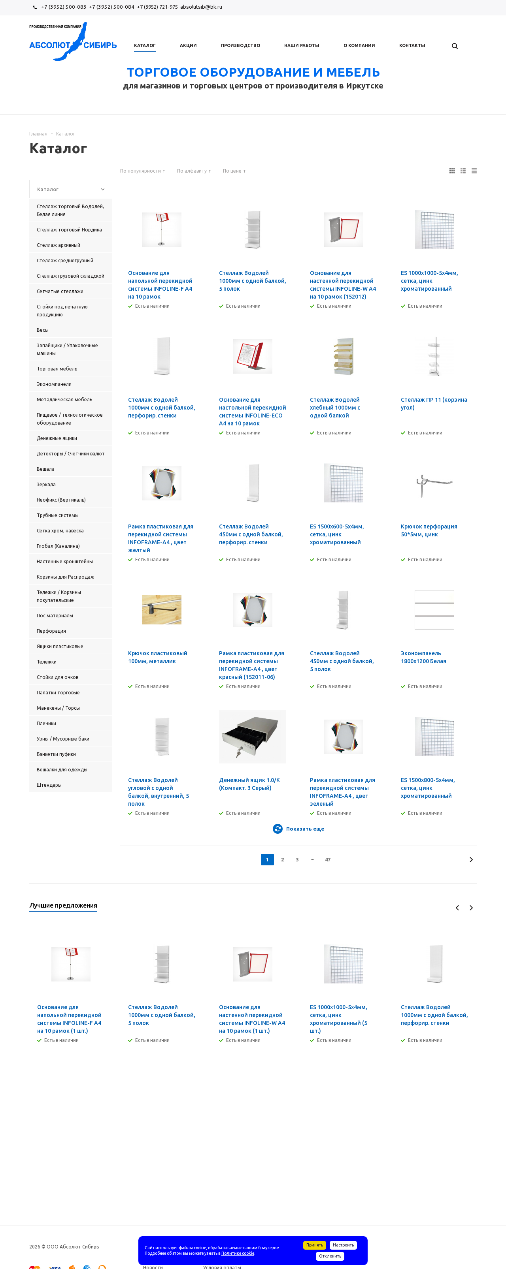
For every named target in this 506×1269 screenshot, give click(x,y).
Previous (457, 908)
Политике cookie (237, 1253)
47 (327, 859)
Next (471, 908)
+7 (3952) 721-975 (157, 6)
